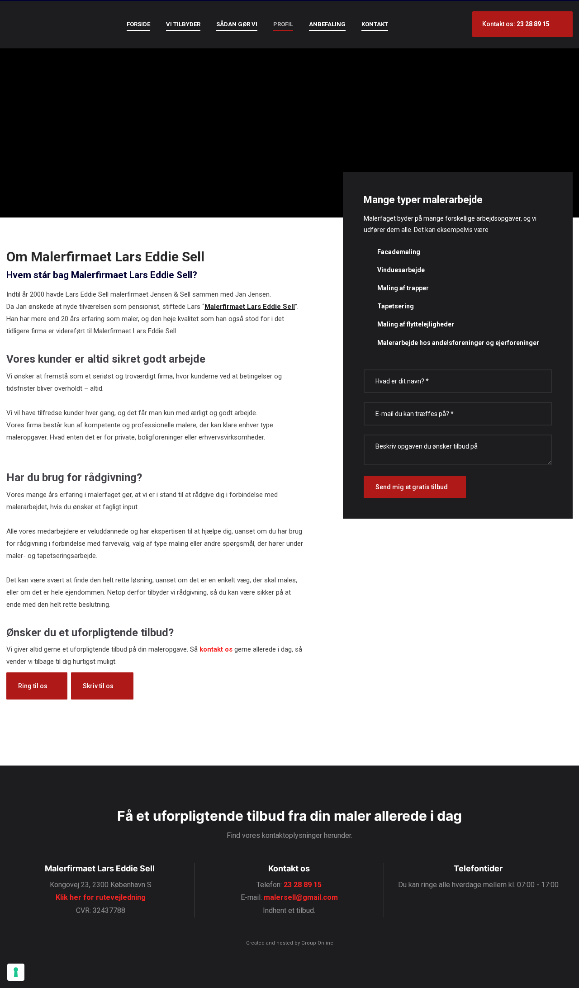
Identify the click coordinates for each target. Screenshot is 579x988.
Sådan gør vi (236, 24)
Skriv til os (98, 686)
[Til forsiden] (38, 23)
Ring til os (32, 686)
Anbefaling (327, 24)
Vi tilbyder (183, 24)
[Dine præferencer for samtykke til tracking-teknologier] (15, 972)
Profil (283, 24)
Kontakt (374, 24)
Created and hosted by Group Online (289, 943)
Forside (138, 24)
